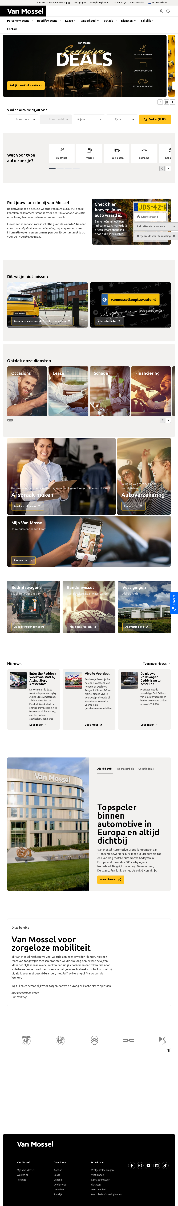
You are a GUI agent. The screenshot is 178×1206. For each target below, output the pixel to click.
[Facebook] (131, 1165)
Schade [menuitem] (108, 20)
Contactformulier (100, 1179)
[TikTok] (165, 1165)
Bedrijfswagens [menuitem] (47, 20)
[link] (62, 153)
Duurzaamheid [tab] (125, 768)
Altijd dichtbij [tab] (105, 768)
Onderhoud (60, 1184)
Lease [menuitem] (69, 20)
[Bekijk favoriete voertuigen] (168, 11)
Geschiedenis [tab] (146, 768)
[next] (172, 102)
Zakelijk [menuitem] (146, 20)
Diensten (59, 1189)
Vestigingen (97, 1175)
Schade (58, 1179)
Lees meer (36, 724)
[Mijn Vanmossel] (161, 11)
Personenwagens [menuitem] (18, 20)
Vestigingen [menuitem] (80, 2)
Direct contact (98, 1189)
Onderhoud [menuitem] (88, 20)
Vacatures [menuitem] (118, 2)
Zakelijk (58, 1194)
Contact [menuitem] (12, 29)
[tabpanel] (48, 824)
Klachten (96, 1184)
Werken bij (22, 1175)
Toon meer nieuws (155, 663)
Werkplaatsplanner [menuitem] (99, 2)
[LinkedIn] (156, 1165)
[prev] (160, 102)
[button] (161, 11)
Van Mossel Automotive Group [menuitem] (52, 2)
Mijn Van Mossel (26, 1170)
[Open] (35, 119)
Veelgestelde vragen (102, 1170)
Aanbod (58, 1170)
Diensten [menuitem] (127, 20)
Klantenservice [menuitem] (137, 2)
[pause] (166, 102)
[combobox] (24, 119)
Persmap (21, 1179)
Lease (57, 1175)
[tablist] (130, 768)
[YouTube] (148, 1165)
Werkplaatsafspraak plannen (106, 1194)
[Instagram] (140, 1165)
